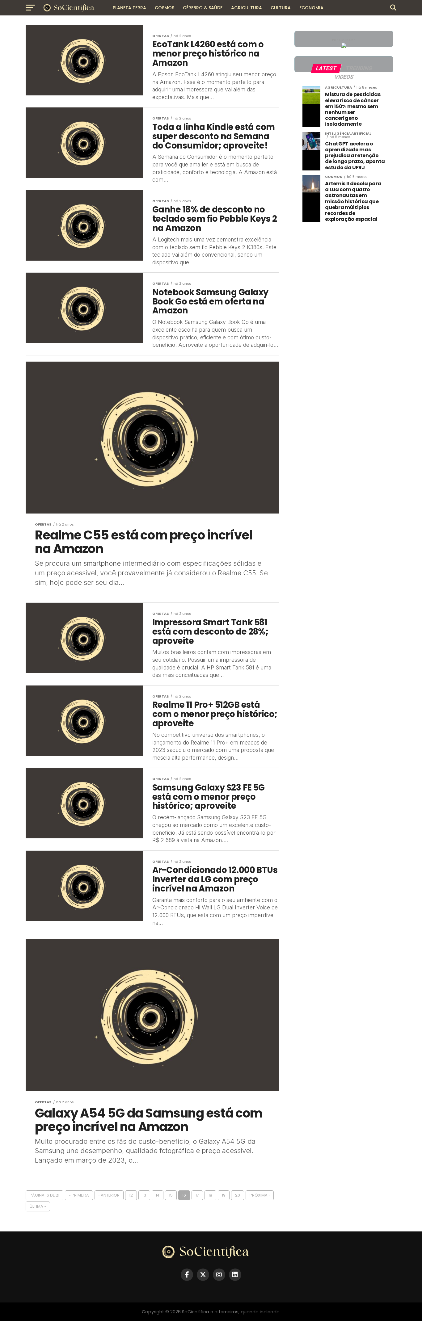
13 (144, 1195)
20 (237, 1195)
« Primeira (79, 1195)
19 (224, 1195)
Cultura (281, 8)
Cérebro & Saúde (202, 8)
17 (197, 1195)
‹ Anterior (109, 1195)
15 (171, 1195)
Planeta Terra (129, 8)
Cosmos (164, 8)
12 (131, 1195)
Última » (38, 1206)
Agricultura (246, 8)
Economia (311, 8)
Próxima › (260, 1195)
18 (210, 1195)
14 (157, 1195)
